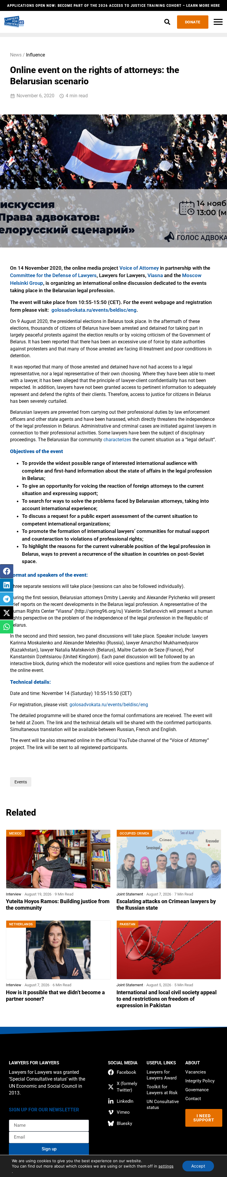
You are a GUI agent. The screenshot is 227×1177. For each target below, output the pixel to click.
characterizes (117, 439)
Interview (13, 894)
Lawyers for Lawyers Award (161, 1075)
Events (20, 782)
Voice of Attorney (139, 268)
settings (166, 1166)
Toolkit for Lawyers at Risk (162, 1089)
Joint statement (129, 894)
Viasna (155, 275)
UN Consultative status (163, 1104)
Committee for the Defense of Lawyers (53, 275)
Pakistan (127, 924)
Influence (35, 55)
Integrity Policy (200, 1081)
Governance (197, 1089)
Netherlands (21, 924)
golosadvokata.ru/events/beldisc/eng (94, 310)
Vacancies (195, 1072)
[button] (167, 22)
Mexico (15, 833)
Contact (193, 1098)
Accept (198, 1165)
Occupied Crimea (134, 833)
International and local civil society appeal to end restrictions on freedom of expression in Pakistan (166, 999)
